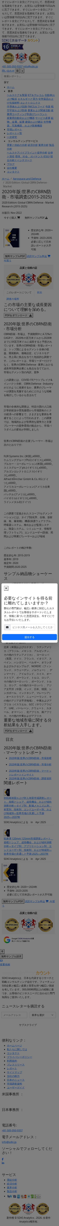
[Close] (6, 588)
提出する (30, 637)
